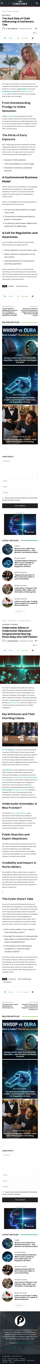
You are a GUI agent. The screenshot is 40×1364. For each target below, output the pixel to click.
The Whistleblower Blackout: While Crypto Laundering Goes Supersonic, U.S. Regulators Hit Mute (20, 400)
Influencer (16, 11)
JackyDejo (23, 89)
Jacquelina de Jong (9, 91)
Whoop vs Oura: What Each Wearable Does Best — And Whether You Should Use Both (20, 360)
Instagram (11, 116)
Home (4, 11)
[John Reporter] (4, 28)
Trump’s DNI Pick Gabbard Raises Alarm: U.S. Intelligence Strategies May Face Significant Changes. (10, 312)
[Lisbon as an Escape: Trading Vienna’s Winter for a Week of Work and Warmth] (7, 602)
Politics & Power (19, 394)
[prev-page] (3, 448)
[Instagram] (20, 1348)
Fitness (20, 355)
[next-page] (7, 448)
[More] (32, 38)
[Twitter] (25, 1348)
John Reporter (12, 28)
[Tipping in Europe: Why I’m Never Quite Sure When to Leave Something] (20, 424)
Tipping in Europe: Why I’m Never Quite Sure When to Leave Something (20, 440)
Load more (19, 611)
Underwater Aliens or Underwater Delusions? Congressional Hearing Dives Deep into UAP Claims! (29, 312)
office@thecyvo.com (24, 1343)
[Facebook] (15, 1348)
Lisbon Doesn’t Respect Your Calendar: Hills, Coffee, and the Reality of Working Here (26, 590)
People (9, 11)
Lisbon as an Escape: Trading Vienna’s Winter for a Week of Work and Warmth (26, 603)
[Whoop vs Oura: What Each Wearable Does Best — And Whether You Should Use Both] (20, 345)
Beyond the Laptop (19, 436)
